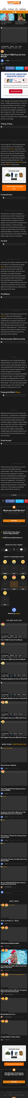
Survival (15, 637)
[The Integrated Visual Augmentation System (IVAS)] (14, 778)
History (20, 636)
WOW (11, 676)
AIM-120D (19, 162)
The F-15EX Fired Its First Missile (11, 640)
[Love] (2, 51)
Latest (4, 9)
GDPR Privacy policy (19, 1095)
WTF (15, 676)
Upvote (6, 550)
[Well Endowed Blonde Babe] (14, 934)
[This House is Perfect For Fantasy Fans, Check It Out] (14, 826)
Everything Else (5, 636)
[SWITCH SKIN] (13, 11)
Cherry (18, 392)
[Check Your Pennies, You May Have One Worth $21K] (14, 850)
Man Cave (3, 637)
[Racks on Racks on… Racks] (14, 911)
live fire (12, 149)
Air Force (3, 316)
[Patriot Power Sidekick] (14, 754)
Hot (16, 9)
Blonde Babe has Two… (8, 1014)
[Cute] (6, 998)
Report (14, 495)
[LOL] (2, 721)
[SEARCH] (26, 11)
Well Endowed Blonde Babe (10, 943)
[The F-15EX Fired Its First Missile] (14, 630)
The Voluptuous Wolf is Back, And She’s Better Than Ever (6, 22)
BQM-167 (9, 164)
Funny (11, 675)
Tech (19, 637)
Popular (11, 9)
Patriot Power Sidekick (8, 765)
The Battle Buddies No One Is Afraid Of (14, 679)
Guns (16, 636)
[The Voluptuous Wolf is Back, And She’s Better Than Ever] (7, 17)
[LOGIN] (16, 11)
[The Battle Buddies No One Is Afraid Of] (14, 670)
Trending (22, 9)
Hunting (15, 714)
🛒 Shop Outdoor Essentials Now (14, 188)
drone (2, 267)
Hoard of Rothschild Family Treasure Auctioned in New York (13, 883)
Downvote (21, 550)
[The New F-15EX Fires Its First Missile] (14, 650)
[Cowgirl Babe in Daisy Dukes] (14, 1027)
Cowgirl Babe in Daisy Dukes (10, 1037)
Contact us (10, 1095)
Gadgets (12, 636)
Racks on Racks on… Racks (10, 920)
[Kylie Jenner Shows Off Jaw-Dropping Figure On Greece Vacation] (14, 981)
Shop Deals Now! (16, 91)
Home (5, 1095)
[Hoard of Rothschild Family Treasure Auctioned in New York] (14, 873)
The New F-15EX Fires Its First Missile (13, 659)
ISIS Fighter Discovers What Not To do (13, 718)
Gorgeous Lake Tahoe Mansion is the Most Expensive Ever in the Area (13, 813)
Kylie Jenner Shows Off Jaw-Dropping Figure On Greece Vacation (21, 22)
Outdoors (9, 637)
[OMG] (2, 663)
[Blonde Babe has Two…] (14, 1005)
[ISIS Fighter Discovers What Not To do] (14, 709)
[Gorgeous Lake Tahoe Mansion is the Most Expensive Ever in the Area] (14, 803)
